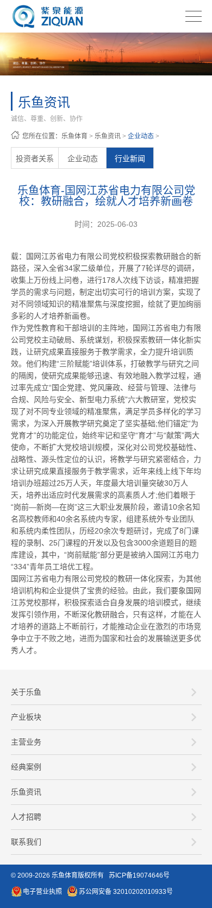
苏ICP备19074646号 (139, 875)
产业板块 (26, 717)
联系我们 (26, 841)
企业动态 (141, 136)
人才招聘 (26, 816)
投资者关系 (35, 158)
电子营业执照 (42, 892)
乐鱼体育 (74, 136)
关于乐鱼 (26, 692)
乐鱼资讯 (108, 136)
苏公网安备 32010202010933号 (126, 892)
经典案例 (26, 767)
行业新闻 (130, 158)
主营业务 (26, 742)
